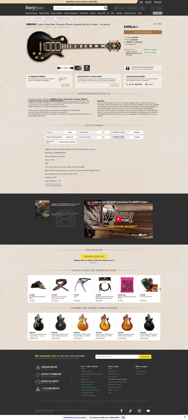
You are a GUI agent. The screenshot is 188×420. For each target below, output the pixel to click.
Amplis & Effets (44, 13)
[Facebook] (121, 410)
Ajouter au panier (143, 32)
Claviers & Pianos (56, 13)
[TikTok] (130, 410)
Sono (113, 13)
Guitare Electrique (49, 18)
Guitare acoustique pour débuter (138, 401)
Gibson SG (76, 401)
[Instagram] (139, 410)
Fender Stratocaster (56, 401)
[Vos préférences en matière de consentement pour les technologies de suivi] (184, 416)
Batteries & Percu (130, 13)
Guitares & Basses (31, 13)
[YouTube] (148, 410)
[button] (61, 68)
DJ (108, 13)
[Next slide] (160, 289)
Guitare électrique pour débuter (119, 401)
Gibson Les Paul (45, 401)
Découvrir (65, 85)
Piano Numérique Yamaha (94, 403)
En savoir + (94, 262)
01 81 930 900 (50, 383)
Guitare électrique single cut (63, 18)
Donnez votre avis (94, 256)
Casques (93, 13)
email (150, 84)
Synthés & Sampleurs (71, 13)
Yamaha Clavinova (86, 401)
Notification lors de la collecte (75, 417)
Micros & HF (102, 13)
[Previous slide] (27, 289)
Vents (139, 13)
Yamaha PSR (95, 401)
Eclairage (119, 13)
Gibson (74, 18)
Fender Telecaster (67, 401)
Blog (109, 392)
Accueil (29, 18)
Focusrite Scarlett (104, 401)
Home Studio (84, 13)
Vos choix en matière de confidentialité (104, 417)
